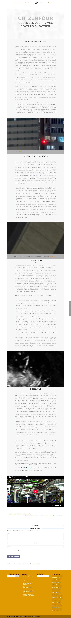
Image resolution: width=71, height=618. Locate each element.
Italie (53, 590)
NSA (54, 86)
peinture (54, 599)
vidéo (57, 607)
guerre (58, 584)
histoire (54, 585)
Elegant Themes (15, 616)
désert (58, 580)
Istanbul (58, 589)
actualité (18, 563)
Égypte (54, 610)
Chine (53, 580)
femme (59, 582)
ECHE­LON (35, 175)
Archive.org (22, 470)
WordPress (26, 616)
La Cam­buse (50, 2)
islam (53, 589)
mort (57, 594)
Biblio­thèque (28, 2)
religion (58, 600)
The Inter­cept (52, 256)
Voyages (21, 2)
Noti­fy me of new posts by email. (16, 553)
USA (39, 563)
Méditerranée (55, 597)
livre (59, 592)
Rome (58, 602)
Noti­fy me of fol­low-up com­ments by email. (19, 550)
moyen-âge (54, 595)
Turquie (60, 605)
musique (60, 595)
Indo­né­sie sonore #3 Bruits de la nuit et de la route (28, 595)
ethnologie (54, 582)
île (62, 610)
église (58, 610)
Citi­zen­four (29, 467)
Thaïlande (54, 605)
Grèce (53, 584)
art (59, 577)
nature (60, 597)
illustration (59, 585)
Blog (15, 2)
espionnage (23, 563)
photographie (60, 599)
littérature (54, 592)
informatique (35, 563)
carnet (60, 579)
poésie (54, 600)
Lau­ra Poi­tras (23, 467)
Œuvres (42, 2)
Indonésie (58, 587)
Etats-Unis (28, 563)
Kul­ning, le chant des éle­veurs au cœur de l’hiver (28, 578)
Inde (53, 587)
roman (54, 602)
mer (53, 594)
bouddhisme (54, 579)
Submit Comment (14, 556)
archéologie (54, 577)
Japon (57, 590)
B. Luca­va (22, 151)
